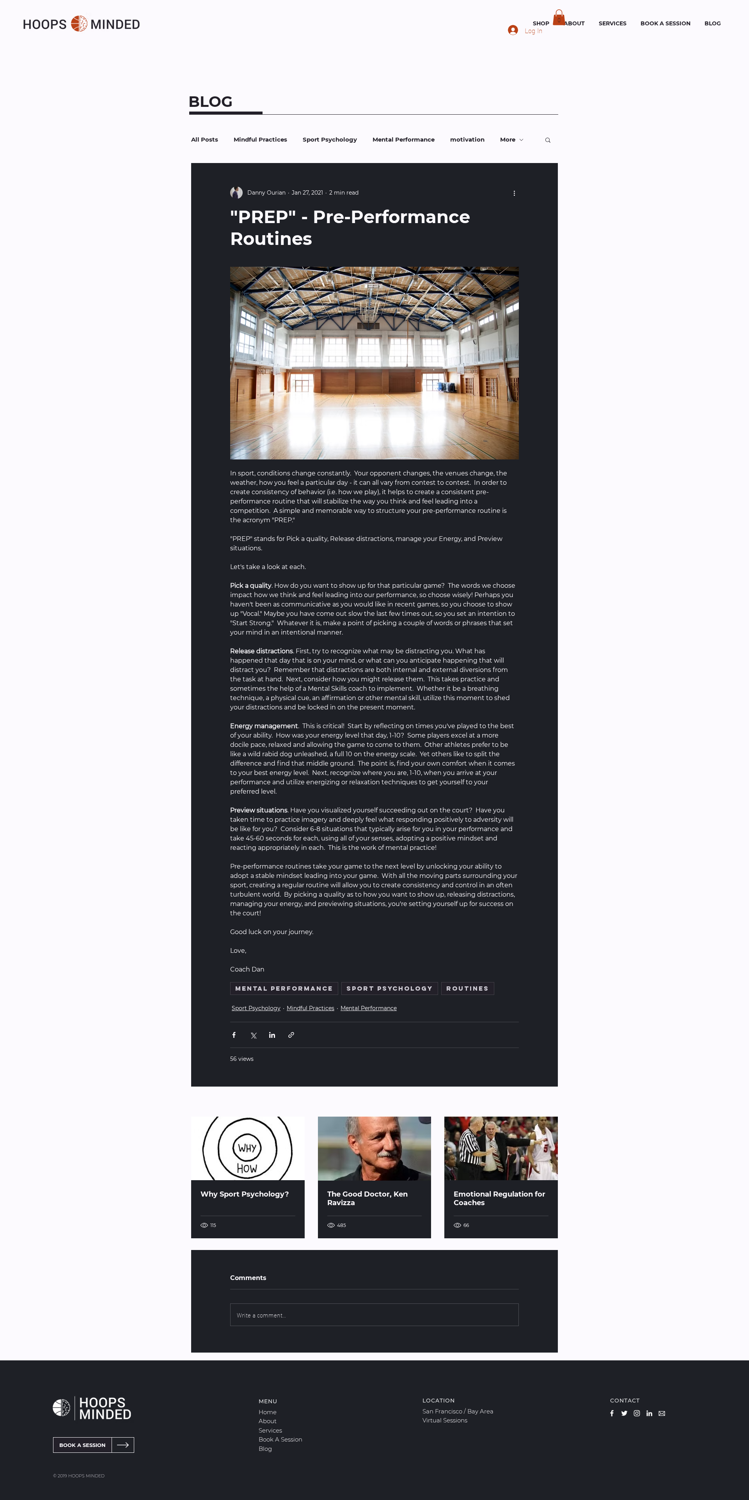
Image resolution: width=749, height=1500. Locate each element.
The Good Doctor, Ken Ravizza (367, 1198)
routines (467, 988)
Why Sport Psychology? (245, 1194)
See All (549, 1102)
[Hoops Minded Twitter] (624, 1413)
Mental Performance (404, 139)
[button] (559, 17)
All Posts (204, 139)
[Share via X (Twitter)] (253, 1035)
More (507, 139)
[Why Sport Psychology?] (248, 1148)
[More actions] (514, 192)
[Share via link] (291, 1035)
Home (268, 1412)
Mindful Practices (260, 139)
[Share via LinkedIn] (272, 1035)
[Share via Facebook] (234, 1035)
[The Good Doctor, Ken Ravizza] (374, 1149)
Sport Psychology (330, 139)
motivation (467, 139)
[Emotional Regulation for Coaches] (501, 1148)
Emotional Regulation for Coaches (499, 1198)
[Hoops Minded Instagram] (637, 1413)
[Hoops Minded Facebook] (612, 1413)
